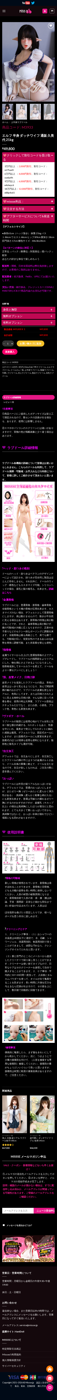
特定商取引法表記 (11, 1348)
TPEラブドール (39, 367)
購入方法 (42, 1386)
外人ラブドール (24, 373)
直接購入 (10, 351)
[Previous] (6, 62)
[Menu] (4, 11)
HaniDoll (19, 1331)
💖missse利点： (13, 201)
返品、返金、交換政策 (25, 1386)
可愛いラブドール (9, 373)
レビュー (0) (9, 402)
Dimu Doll (28, 367)
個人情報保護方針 (11, 1360)
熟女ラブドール (38, 373)
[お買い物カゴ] (52, 11)
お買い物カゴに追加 (30, 343)
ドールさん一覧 (17, 370)
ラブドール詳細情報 (12, 397)
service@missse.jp (29, 1325)
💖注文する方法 (13, 208)
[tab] (28, 397)
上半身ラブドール (19, 122)
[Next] (50, 62)
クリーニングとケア (16, 929)
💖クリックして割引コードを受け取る (26, 157)
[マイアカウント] (44, 11)
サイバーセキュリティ (14, 1365)
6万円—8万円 (18, 367)
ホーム (5, 122)
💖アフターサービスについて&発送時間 (26, 218)
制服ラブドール (47, 370)
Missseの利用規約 (11, 1354)
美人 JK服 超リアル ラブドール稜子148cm (14, 1139)
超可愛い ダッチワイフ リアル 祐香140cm (41, 1139)
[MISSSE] (25, 11)
